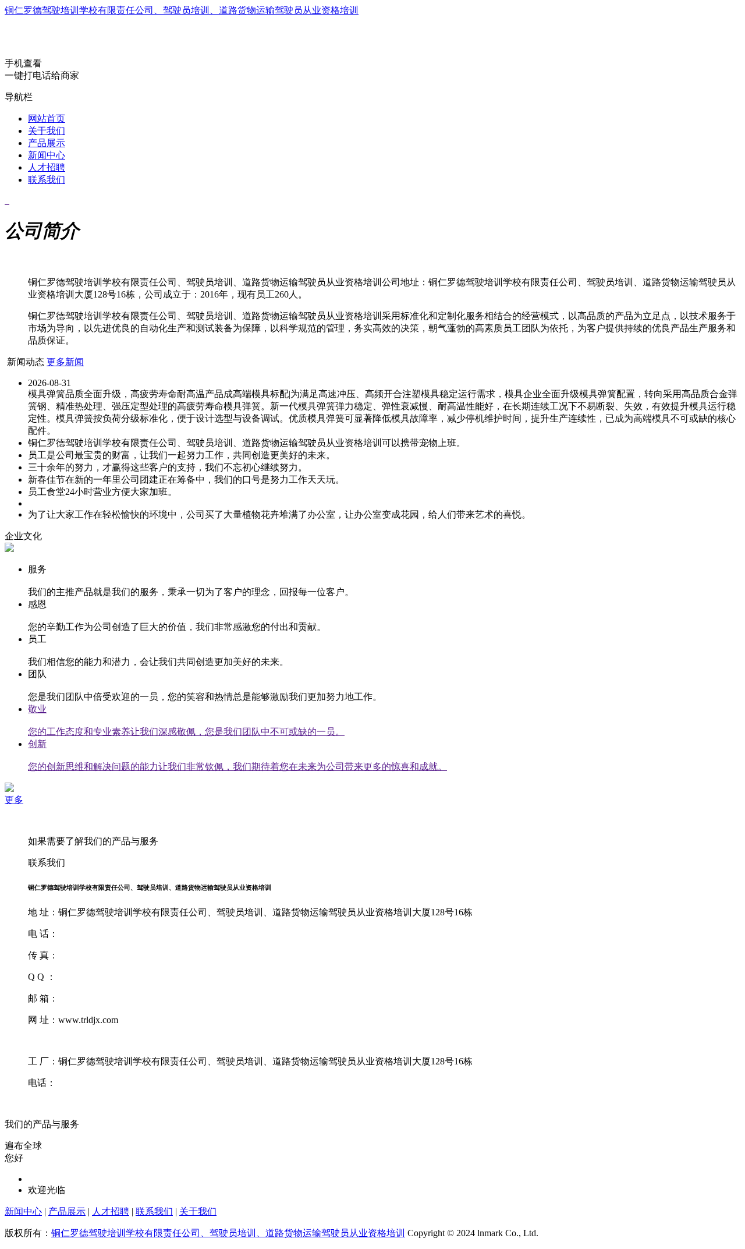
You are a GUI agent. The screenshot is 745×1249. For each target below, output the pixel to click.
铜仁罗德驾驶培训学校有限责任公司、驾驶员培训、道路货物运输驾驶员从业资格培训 (182, 10)
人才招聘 (46, 167)
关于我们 (46, 131)
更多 (14, 800)
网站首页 (46, 118)
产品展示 (46, 143)
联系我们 (46, 180)
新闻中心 (46, 155)
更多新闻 (65, 362)
